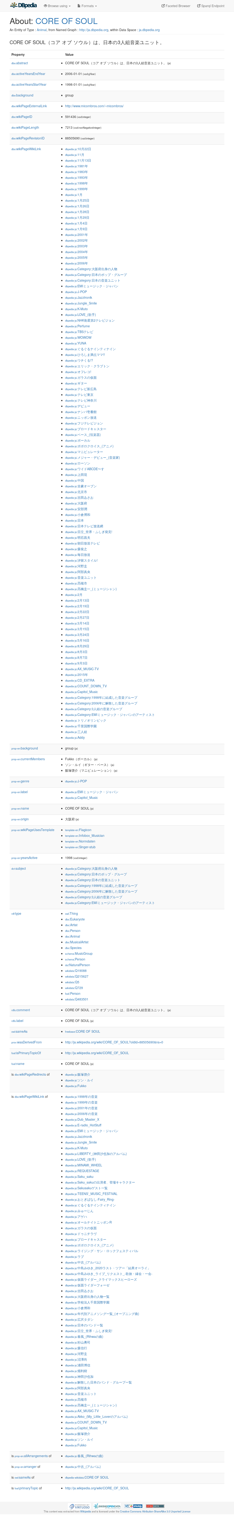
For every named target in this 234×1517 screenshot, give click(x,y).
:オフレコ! (78, 371)
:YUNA (75, 343)
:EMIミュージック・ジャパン (91, 286)
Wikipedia (85, 1511)
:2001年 (76, 234)
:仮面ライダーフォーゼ (87, 1285)
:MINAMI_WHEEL (83, 1165)
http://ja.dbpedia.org (93, 29)
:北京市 (76, 491)
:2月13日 (77, 600)
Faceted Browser (177, 5)
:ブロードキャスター (85, 429)
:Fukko (75, 1085)
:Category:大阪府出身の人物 (91, 269)
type (16, 913)
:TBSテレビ (79, 331)
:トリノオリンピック (85, 720)
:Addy (75, 737)
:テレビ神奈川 (81, 400)
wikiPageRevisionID (28, 138)
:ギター (76, 383)
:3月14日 (77, 623)
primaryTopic (26, 1488)
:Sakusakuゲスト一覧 (86, 1188)
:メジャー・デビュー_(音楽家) (92, 457)
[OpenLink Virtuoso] (79, 1506)
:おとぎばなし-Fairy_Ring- (90, 1199)
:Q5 (72, 982)
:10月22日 (78, 149)
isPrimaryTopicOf (26, 1052)
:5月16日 (77, 640)
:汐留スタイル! (81, 560)
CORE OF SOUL (66, 20)
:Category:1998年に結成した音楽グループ (101, 697)
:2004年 (76, 251)
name (20, 808)
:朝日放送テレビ (82, 543)
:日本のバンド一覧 (84, 1325)
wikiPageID (21, 116)
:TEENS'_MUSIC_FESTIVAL (91, 1193)
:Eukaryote (75, 919)
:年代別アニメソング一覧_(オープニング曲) (102, 1313)
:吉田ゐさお (79, 497)
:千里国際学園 (81, 726)
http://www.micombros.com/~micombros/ (94, 106)
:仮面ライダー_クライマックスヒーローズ (101, 1279)
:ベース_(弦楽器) (83, 434)
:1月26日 (77, 206)
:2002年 (76, 240)
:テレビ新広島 (81, 389)
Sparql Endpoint (212, 5)
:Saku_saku (79, 1176)
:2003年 (76, 246)
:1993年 (76, 177)
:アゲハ (76, 1216)
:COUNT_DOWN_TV (86, 686)
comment (20, 1010)
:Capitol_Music (81, 691)
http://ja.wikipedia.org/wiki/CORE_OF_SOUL (97, 1052)
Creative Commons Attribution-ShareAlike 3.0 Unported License (155, 1511)
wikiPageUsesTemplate (32, 829)
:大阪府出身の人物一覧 (87, 1296)
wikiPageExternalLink (29, 106)
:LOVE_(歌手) (80, 314)
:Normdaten (80, 841)
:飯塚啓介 (77, 1074)
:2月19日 (77, 606)
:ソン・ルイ (79, 1080)
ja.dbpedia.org (149, 29)
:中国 (74, 480)
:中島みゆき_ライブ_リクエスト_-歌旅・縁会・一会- (108, 1273)
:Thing (71, 913)
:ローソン (77, 463)
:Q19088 (76, 970)
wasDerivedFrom (26, 1042)
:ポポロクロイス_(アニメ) (89, 446)
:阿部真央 (77, 571)
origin (20, 819)
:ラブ (74, 1256)
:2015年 (76, 674)
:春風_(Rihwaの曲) (84, 1336)
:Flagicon (78, 829)
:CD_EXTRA (79, 680)
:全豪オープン (81, 486)
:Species (73, 947)
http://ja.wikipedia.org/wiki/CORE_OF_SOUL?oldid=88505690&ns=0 (114, 1042)
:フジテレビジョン (84, 423)
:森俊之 (76, 549)
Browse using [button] (57, 5)
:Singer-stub (80, 847)
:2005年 (76, 257)
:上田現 (76, 474)
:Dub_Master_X (82, 1119)
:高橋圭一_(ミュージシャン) (91, 589)
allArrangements (31, 1455)
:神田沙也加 (79, 1376)
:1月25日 (77, 200)
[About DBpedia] (23, 5)
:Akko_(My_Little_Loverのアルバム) (96, 1416)
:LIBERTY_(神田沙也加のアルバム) (96, 1153)
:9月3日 (76, 663)
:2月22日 (77, 611)
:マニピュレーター (84, 451)
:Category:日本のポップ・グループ (96, 274)
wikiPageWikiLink (26, 149)
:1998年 (76, 183)
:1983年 (76, 171)
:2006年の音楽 (81, 1113)
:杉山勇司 (77, 1342)
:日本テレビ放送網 (84, 526)
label (19, 791)
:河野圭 (76, 566)
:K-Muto (76, 309)
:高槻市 (76, 583)
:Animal (72, 936)
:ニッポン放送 (81, 417)
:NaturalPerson (77, 964)
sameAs (19, 1031)
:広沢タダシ (79, 1319)
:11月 (74, 154)
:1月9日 (76, 229)
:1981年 (76, 166)
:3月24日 (77, 634)
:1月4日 (76, 223)
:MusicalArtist (76, 942)
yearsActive (24, 857)
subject (18, 868)
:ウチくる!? (79, 360)
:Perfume (77, 326)
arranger (26, 1466)
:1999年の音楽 (81, 1102)
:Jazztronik (78, 297)
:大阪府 (76, 503)
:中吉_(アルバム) (83, 1262)
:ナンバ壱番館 (81, 411)
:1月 (73, 194)
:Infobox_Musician (84, 835)
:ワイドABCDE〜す (84, 469)
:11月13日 (78, 160)
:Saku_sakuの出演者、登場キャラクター (100, 1182)
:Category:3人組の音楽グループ (93, 709)
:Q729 (74, 987)
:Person (72, 930)
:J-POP (76, 291)
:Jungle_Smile (81, 303)
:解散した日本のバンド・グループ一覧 (98, 1382)
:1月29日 (77, 217)
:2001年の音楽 (81, 1108)
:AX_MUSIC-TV (82, 669)
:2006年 (76, 263)
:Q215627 (76, 976)
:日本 (74, 520)
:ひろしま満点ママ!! (85, 354)
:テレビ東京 (79, 394)
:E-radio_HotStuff (83, 1125)
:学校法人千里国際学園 (87, 1302)
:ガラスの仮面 (81, 377)
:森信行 (76, 1348)
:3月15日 (77, 629)
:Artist (71, 924)
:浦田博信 (77, 1365)
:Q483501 (76, 999)
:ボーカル (77, 440)
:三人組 (76, 731)
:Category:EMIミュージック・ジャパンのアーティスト (110, 714)
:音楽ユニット (81, 577)
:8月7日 (76, 657)
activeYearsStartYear (28, 84)
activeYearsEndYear (28, 73)
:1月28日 (77, 211)
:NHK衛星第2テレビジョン (90, 320)
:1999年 (76, 189)
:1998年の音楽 (81, 1096)
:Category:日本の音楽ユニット (92, 280)
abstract (19, 63)
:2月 (73, 594)
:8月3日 (76, 651)
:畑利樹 (76, 1370)
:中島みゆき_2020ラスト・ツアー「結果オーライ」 (108, 1268)
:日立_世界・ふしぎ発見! (88, 531)
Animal (42, 29)
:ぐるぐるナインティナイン (90, 349)
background (22, 95)
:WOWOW (78, 337)
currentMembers (28, 759)
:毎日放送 (77, 554)
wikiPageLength (25, 127)
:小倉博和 (77, 514)
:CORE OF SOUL (82, 1031)
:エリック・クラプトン (87, 366)
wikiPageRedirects (30, 1074)
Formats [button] (88, 5)
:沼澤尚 (76, 1359)
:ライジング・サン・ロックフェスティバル (101, 1250)
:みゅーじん (79, 1210)
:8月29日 (77, 646)
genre (20, 781)
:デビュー (77, 406)
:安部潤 (76, 509)
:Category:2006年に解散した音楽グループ (101, 703)
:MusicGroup (79, 953)
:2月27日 (77, 617)
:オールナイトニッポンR (88, 1222)
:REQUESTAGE (82, 1170)
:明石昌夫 (77, 537)
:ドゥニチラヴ (81, 1233)
